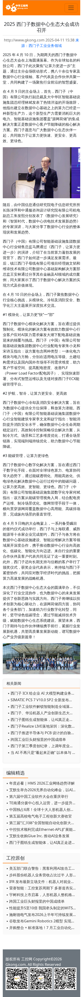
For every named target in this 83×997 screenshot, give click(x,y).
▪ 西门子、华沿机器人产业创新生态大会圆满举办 (43, 712)
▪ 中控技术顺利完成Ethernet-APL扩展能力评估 (42, 829)
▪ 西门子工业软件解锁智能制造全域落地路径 (43, 706)
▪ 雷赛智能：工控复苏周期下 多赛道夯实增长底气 (42, 888)
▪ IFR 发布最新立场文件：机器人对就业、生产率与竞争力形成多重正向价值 (42, 881)
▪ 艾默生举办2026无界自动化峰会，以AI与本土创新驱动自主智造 (42, 789)
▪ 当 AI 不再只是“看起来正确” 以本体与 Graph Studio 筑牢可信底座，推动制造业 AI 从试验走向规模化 (43, 752)
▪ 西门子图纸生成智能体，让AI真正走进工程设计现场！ (43, 719)
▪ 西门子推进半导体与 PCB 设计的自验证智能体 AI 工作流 (43, 732)
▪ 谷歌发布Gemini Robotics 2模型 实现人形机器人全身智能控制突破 (42, 921)
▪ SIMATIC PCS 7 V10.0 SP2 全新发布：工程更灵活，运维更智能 (43, 699)
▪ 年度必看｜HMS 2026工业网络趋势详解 (40, 783)
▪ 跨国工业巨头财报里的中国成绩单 (37, 739)
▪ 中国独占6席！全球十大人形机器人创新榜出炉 (42, 809)
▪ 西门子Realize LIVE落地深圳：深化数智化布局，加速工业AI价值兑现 (43, 726)
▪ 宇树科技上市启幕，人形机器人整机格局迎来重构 (42, 894)
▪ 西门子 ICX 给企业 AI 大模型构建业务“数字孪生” (43, 693)
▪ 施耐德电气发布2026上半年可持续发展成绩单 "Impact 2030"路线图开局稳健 (42, 914)
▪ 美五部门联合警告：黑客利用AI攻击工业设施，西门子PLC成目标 (42, 868)
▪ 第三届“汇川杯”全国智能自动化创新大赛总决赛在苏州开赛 (42, 822)
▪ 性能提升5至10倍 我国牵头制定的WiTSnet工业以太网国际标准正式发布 (42, 907)
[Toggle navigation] (71, 7)
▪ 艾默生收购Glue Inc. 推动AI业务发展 (37, 835)
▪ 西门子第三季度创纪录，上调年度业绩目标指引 (43, 745)
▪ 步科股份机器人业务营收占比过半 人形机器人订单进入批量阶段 (42, 874)
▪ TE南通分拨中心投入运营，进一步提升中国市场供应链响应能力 (42, 802)
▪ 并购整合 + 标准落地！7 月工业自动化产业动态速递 (42, 927)
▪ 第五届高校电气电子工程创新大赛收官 (39, 816)
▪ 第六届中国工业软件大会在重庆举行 (37, 796)
